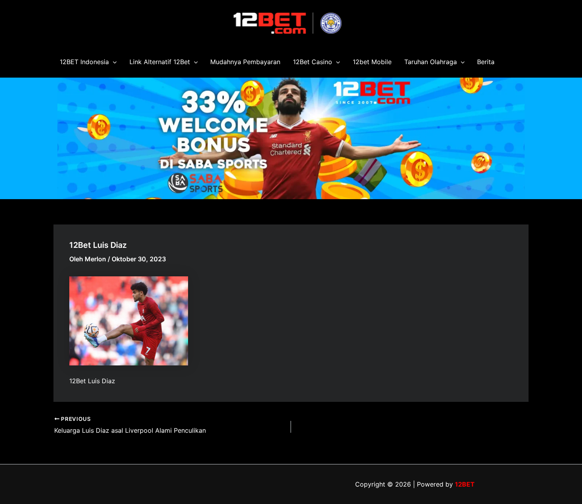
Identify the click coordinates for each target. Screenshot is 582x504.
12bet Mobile (372, 62)
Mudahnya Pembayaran (245, 62)
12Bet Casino (312, 62)
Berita (486, 62)
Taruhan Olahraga (430, 62)
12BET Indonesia (84, 62)
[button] (113, 62)
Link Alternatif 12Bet (159, 62)
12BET (465, 484)
